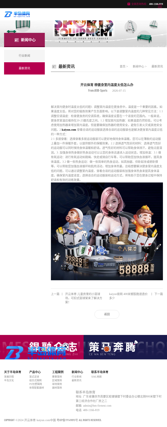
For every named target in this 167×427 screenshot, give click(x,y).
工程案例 (58, 372)
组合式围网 (35, 380)
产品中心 (35, 372)
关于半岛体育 (12, 372)
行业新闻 (76, 376)
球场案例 (57, 384)
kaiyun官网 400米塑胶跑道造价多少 (136, 296)
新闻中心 (138, 66)
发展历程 (9, 376)
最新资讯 (157, 66)
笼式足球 (34, 376)
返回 (107, 314)
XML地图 (96, 376)
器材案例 (57, 387)
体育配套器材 (36, 387)
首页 (122, 66)
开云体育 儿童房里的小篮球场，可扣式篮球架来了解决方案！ (76, 298)
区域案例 (57, 380)
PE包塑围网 (35, 384)
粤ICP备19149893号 (67, 420)
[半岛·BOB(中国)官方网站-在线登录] (17, 16)
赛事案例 (57, 376)
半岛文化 (9, 380)
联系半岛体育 (99, 372)
